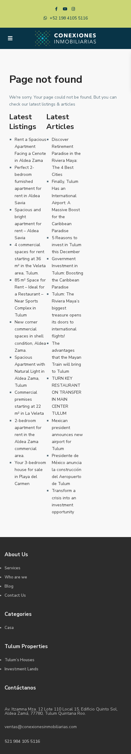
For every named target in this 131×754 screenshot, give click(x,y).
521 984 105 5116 (22, 741)
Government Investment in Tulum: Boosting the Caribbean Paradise (67, 273)
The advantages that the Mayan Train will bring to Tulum (66, 357)
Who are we (16, 577)
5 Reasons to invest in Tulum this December (66, 245)
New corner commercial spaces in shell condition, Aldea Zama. (30, 336)
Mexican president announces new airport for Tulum (67, 435)
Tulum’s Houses (19, 660)
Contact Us (15, 595)
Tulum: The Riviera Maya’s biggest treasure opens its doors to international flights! (66, 315)
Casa (9, 627)
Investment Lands (21, 669)
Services (12, 568)
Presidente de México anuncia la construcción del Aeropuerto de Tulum (67, 470)
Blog (9, 586)
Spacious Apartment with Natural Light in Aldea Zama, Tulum (30, 371)
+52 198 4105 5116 (69, 18)
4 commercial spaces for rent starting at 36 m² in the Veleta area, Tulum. (30, 259)
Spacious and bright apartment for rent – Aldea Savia (28, 224)
